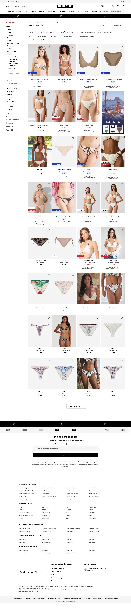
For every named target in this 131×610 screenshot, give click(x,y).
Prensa (28, 598)
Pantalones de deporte (49, 496)
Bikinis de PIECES (71, 531)
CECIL (67, 512)
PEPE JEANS (93, 518)
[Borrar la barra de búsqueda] (123, 11)
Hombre (16, 6)
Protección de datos (54, 598)
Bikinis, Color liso (23, 550)
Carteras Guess (46, 491)
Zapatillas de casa (47, 488)
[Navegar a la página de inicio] (29, 565)
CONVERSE (45, 518)
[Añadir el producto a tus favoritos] (48, 47)
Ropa (35, 22)
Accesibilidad (97, 598)
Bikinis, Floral (22, 553)
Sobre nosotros (18, 598)
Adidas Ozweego (94, 496)
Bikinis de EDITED (94, 531)
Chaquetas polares (95, 491)
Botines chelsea (46, 499)
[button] (104, 25)
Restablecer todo (49, 40)
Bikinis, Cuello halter (71, 553)
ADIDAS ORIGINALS (24, 512)
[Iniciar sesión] (107, 6)
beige (57, 22)
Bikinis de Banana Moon (49, 528)
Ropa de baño (43, 22)
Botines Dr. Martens (71, 496)
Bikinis (51, 22)
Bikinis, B (91, 553)
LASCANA (21, 510)
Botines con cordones (72, 493)
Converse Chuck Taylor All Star (28, 491)
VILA (67, 507)
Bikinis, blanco (46, 542)
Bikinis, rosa (92, 539)
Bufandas (92, 499)
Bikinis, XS (92, 550)
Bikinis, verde (69, 539)
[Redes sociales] (20, 572)
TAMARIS (92, 512)
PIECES (44, 510)
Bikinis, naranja (70, 542)
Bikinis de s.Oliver (94, 528)
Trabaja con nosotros (39, 598)
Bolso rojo (69, 499)
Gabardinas (45, 493)
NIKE (67, 518)
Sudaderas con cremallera (26, 493)
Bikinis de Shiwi (46, 531)
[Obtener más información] (40, 87)
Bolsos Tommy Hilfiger (25, 488)
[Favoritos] (118, 6)
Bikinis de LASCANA (24, 528)
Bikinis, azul (45, 539)
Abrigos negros (93, 493)
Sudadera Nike (23, 496)
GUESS (21, 518)
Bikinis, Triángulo (47, 553)
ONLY (20, 507)
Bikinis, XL (45, 550)
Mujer (8, 6)
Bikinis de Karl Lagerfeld (73, 528)
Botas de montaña (94, 488)
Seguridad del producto (111, 598)
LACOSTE (69, 510)
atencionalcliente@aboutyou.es (48, 464)
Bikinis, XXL (69, 550)
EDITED (44, 515)
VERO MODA (45, 507)
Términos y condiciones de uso (72, 598)
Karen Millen (92, 507)
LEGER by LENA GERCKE (26, 515)
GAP (90, 515)
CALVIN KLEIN (46, 512)
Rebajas (41, 32)
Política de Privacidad (38, 463)
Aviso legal (87, 598)
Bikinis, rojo (22, 542)
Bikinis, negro (22, 539)
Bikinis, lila (92, 542)
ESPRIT (68, 515)
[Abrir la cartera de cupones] (102, 6)
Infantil (24, 6)
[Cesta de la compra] (124, 6)
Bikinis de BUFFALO (24, 531)
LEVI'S (91, 510)
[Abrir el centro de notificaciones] (113, 6)
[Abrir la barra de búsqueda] (100, 12)
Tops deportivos (70, 491)
